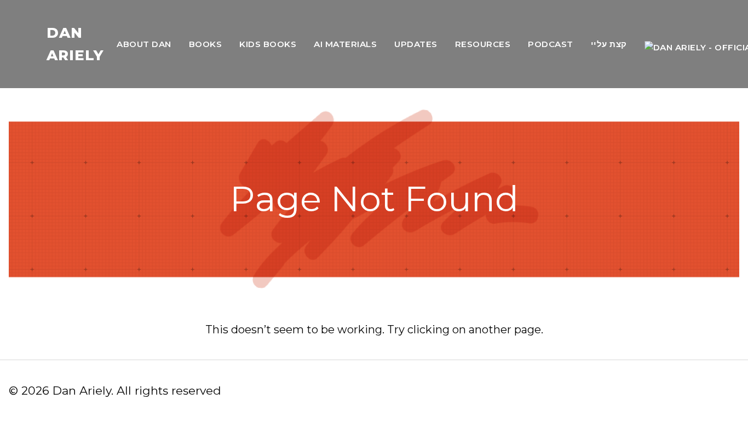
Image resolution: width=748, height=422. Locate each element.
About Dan (144, 44)
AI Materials (345, 44)
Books (205, 44)
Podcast (550, 44)
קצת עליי (609, 44)
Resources (483, 44)
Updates (416, 44)
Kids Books (267, 44)
